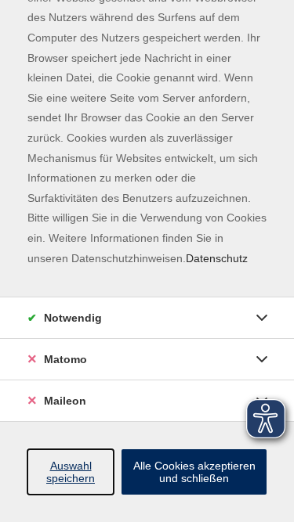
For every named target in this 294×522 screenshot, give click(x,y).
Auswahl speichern (70, 471)
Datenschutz (217, 258)
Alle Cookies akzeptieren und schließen (194, 471)
